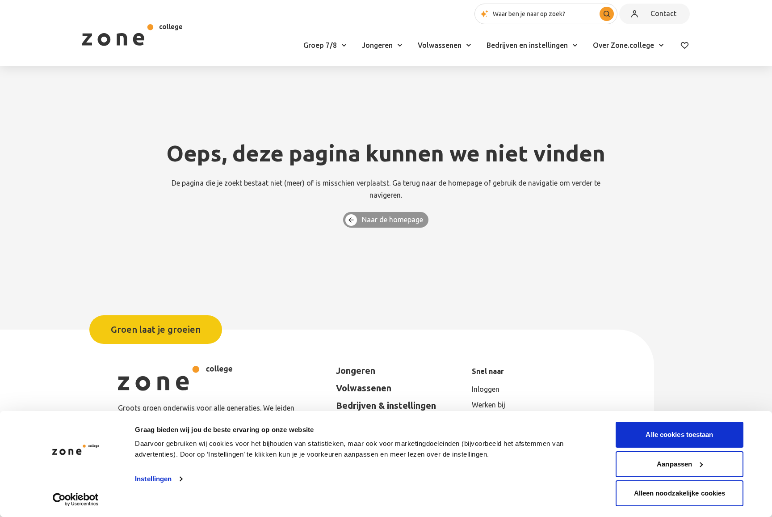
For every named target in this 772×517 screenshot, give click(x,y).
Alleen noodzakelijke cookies (680, 493)
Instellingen (153, 479)
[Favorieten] (684, 45)
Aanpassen (674, 464)
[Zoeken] (607, 14)
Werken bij (488, 405)
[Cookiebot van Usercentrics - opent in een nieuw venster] (76, 499)
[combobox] (545, 14)
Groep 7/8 (320, 45)
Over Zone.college (623, 45)
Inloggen (485, 389)
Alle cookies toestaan (679, 434)
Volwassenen (440, 45)
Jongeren (377, 45)
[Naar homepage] (132, 35)
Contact (663, 13)
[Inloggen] (634, 14)
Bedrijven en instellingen (527, 45)
